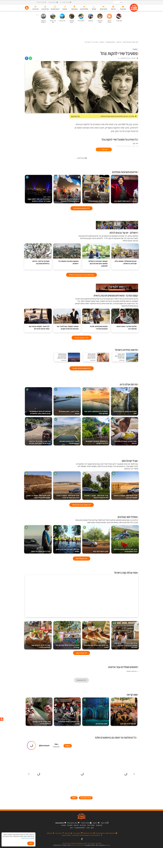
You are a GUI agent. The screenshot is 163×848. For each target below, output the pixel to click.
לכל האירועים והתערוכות (81, 208)
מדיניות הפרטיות (26, 838)
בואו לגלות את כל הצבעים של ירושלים (81, 275)
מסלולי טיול (91, 825)
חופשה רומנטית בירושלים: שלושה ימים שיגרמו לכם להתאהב (98, 263)
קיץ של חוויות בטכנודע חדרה (98, 200)
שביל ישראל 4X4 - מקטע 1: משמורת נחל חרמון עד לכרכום (96, 496)
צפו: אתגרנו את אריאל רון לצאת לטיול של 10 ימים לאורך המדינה (40, 442)
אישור (30, 843)
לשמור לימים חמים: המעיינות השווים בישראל (69, 442)
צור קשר (103, 823)
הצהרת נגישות (66, 843)
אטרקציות (99, 825)
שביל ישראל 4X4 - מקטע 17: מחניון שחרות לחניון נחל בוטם (38, 496)
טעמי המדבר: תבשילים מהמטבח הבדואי (125, 442)
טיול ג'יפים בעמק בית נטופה (40, 551)
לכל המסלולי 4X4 (81, 558)
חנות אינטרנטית (72, 823)
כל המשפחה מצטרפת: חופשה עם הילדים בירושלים (97, 442)
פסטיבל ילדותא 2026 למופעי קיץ (125, 200)
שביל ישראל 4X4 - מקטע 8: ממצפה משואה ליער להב (125, 496)
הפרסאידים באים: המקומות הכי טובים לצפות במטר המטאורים (40, 412)
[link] (30, 58)
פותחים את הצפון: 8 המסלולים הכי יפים (125, 412)
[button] (37, 15)
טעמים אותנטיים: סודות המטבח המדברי (99, 327)
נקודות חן (83, 825)
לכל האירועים (75, 116)
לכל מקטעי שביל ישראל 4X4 (81, 505)
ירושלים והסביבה (80, 828)
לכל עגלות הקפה (81, 653)
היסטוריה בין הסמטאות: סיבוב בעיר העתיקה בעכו (96, 412)
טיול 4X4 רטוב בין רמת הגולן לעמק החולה (67, 550)
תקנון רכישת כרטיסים (88, 843)
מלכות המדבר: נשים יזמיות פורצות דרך (126, 327)
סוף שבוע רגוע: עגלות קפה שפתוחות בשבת (96, 646)
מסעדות (69, 825)
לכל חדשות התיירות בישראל (81, 368)
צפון (92, 828)
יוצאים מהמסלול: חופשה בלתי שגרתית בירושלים (126, 262)
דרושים (95, 823)
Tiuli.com (107, 845)
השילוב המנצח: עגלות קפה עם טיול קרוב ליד (67, 646)
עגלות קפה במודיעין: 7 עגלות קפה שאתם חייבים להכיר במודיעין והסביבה (125, 645)
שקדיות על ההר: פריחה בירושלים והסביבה (40, 262)
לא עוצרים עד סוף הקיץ (128, 724)
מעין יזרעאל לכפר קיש (100, 551)
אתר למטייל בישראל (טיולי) (77, 845)
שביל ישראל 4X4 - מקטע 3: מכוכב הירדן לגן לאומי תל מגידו (67, 496)
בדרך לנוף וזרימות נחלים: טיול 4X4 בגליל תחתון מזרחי (125, 550)
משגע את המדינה (102, 724)
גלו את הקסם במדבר (81, 338)
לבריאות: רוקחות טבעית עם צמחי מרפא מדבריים (39, 327)
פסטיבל (135, 49)
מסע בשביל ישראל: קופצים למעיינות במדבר (42, 723)
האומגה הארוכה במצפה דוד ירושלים (68, 262)
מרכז (88, 828)
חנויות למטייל (85, 823)
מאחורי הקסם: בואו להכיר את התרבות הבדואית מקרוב (67, 327)
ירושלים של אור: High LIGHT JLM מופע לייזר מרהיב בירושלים (39, 199)
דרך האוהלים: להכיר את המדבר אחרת (68, 723)
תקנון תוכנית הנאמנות (76, 843)
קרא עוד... (103, 149)
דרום (71, 828)
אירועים (76, 825)
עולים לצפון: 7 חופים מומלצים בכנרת (69, 412)
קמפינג (63, 825)
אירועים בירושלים (132, 671)
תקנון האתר (98, 843)
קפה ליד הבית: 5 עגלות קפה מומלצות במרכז (40, 646)
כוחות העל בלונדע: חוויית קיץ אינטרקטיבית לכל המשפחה (69, 199)
